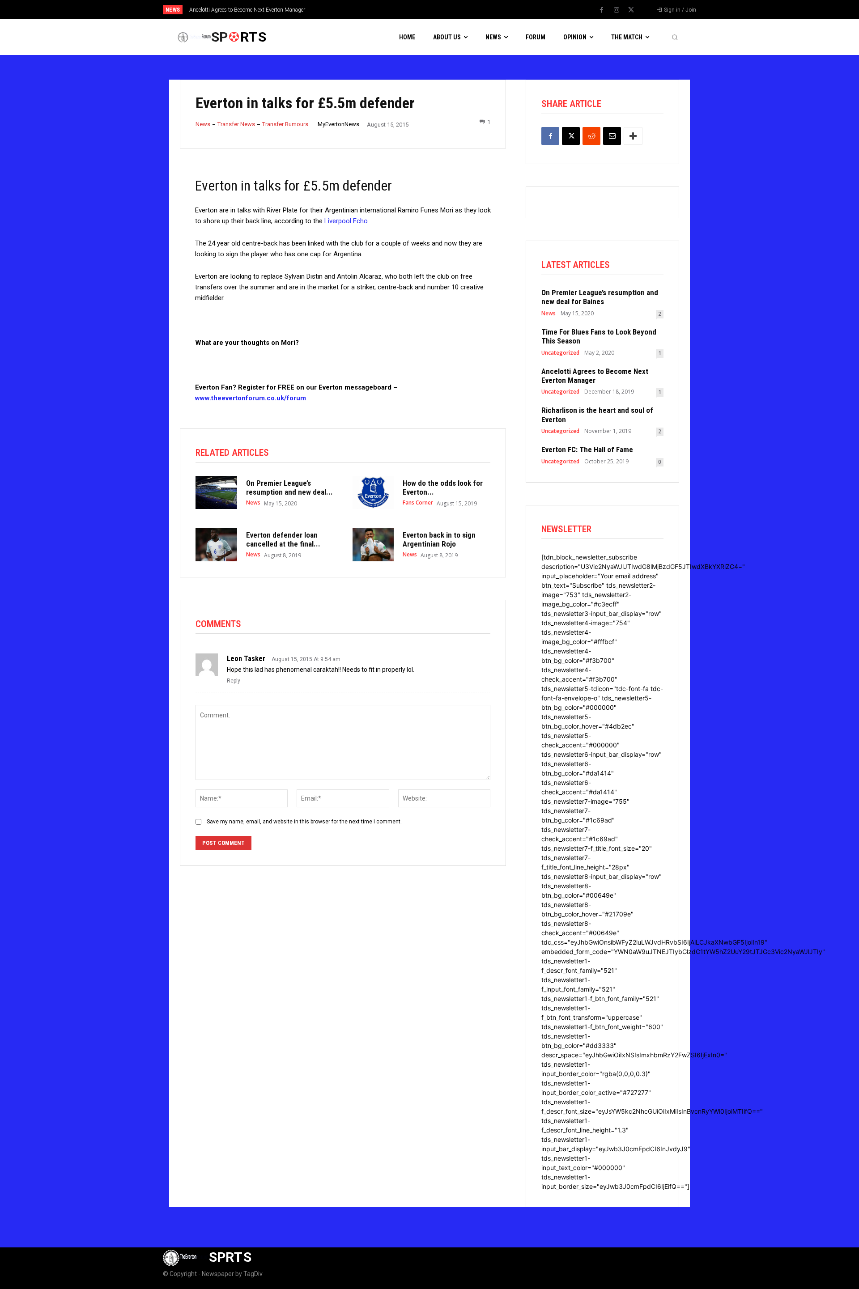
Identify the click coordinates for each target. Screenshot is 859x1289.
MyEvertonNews (338, 124)
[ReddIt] (591, 136)
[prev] (445, 9)
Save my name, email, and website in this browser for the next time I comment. (304, 821)
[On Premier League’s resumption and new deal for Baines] (216, 492)
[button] (674, 37)
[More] (633, 136)
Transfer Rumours (285, 124)
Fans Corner (418, 502)
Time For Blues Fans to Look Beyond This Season (598, 336)
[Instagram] (616, 10)
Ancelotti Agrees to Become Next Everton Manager (247, 10)
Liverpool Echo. (346, 221)
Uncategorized (560, 353)
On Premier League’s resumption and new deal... (289, 487)
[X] (631, 10)
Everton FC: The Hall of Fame (587, 449)
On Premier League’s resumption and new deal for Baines (599, 297)
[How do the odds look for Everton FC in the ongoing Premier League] (373, 492)
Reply (233, 681)
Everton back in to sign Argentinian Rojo (439, 539)
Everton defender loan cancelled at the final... (283, 539)
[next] (459, 9)
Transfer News (236, 124)
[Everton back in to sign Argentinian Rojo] (373, 544)
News (203, 124)
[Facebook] (601, 10)
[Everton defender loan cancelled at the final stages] (216, 544)
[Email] (612, 136)
